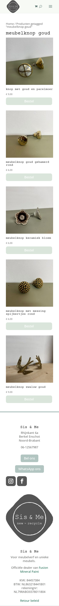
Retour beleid (29, 601)
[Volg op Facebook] (22, 481)
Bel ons (29, 458)
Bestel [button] (29, 101)
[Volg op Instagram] (11, 481)
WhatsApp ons (29, 469)
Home (10, 24)
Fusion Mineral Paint (34, 569)
